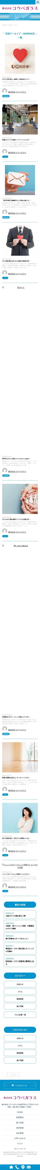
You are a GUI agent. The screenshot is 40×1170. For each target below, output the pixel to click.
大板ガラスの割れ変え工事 (16, 916)
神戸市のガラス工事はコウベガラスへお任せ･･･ (16, 459)
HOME (20, 1112)
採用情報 (20, 1128)
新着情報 (6, 96)
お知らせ (20, 984)
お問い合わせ (20, 1138)
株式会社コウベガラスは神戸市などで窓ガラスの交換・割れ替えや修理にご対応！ (20, 1105)
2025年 (10, 25)
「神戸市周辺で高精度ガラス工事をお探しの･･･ (16, 200)
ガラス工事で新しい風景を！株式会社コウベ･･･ (16, 79)
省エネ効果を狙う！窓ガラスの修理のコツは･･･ (16, 838)
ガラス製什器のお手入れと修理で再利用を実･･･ (16, 261)
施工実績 (20, 1006)
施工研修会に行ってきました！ (17, 938)
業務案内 (20, 1117)
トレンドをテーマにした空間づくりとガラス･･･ (16, 874)
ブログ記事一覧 (20, 1014)
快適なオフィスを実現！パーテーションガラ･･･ (16, 140)
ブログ (20, 1143)
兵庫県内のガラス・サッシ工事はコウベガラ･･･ (16, 717)
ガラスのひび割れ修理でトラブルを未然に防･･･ (16, 519)
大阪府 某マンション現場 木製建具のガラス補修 (20, 927)
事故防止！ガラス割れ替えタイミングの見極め (20, 949)
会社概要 (20, 1133)
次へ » (16, 1075)
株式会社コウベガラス (17, 92)
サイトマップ (20, 1148)
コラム (5, 157)
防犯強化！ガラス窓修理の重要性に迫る (20, 962)
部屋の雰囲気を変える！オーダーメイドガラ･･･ (16, 778)
